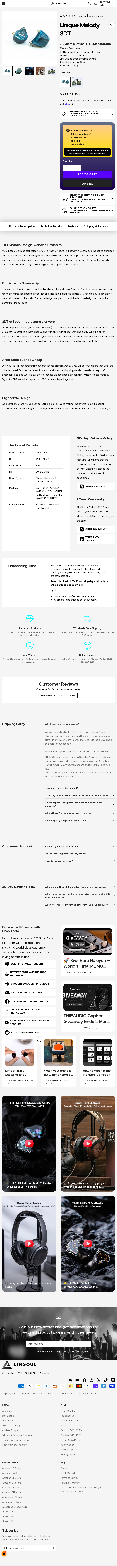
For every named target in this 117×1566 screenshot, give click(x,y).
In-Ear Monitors (68, 1410)
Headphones (67, 1415)
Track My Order (69, 1472)
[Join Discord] (113, 1380)
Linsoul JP (7, 1516)
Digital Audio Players (71, 1439)
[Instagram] (91, 1380)
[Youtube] (77, 1380)
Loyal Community (11, 1425)
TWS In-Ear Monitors (71, 1420)
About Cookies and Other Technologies (81, 1487)
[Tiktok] (106, 1380)
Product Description (22, 226)
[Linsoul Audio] (58, 3)
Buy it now (87, 183)
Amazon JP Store (11, 1487)
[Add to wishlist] (111, 25)
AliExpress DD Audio (12, 1501)
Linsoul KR (7, 1521)
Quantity (67, 161)
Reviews (73, 226)
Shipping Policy (80, 1351)
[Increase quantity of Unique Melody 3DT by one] (78, 168)
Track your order (104, 3)
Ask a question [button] (68, 695)
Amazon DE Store (11, 1477)
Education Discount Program (17, 1435)
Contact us (8, 1415)
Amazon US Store (11, 1468)
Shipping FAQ (9, 1393)
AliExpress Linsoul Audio (15, 1506)
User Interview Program (14, 1444)
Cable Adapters (69, 1449)
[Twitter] (99, 1380)
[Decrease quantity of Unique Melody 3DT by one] (66, 168)
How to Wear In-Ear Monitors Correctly (97, 1072)
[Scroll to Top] (111, 1550)
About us (7, 1410)
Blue (65, 82)
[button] (95, 3)
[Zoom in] (51, 17)
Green (77, 82)
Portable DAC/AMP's (71, 1435)
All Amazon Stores (12, 1497)
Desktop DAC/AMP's (71, 1430)
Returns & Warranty (71, 1482)
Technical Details (51, 226)
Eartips (64, 1425)
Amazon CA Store (11, 1472)
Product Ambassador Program (18, 1439)
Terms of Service (70, 1477)
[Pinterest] (70, 1380)
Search (64, 1468)
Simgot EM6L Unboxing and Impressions (14, 1074)
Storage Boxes (68, 1454)
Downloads (8, 1420)
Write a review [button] (48, 695)
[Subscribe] (53, 1548)
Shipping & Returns (96, 226)
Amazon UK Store (11, 1482)
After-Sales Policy (59, 1351)
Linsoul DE (7, 1511)
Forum (51, 1393)
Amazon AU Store (11, 1492)
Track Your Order (87, 1393)
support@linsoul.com (72, 1491)
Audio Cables (68, 1444)
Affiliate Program (11, 1430)
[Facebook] (84, 1380)
